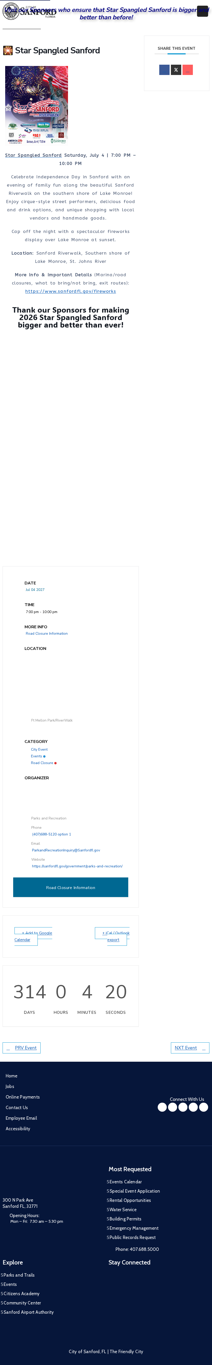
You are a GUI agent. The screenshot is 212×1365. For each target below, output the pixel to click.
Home (11, 1075)
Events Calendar (126, 1181)
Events (36, 756)
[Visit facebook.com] (121, 444)
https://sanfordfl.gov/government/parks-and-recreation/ (77, 866)
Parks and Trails (19, 1275)
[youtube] (182, 1107)
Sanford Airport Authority (29, 1312)
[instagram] (172, 1107)
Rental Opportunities (130, 1200)
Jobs (10, 1086)
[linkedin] (203, 1107)
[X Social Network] (176, 70)
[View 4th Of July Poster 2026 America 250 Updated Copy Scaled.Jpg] (104, 106)
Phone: (137, 1249)
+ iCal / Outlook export (116, 936)
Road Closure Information (47, 633)
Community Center (22, 1302)
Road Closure (42, 762)
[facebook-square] (162, 1107)
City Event (39, 749)
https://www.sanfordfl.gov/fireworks (70, 291)
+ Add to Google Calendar (33, 936)
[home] (193, 1107)
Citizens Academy (22, 1293)
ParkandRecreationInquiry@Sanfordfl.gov (66, 850)
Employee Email (21, 1118)
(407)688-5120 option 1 (51, 834)
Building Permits (125, 1218)
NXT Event (186, 1048)
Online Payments (23, 1097)
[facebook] (164, 70)
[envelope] (188, 70)
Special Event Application (135, 1191)
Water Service (123, 1209)
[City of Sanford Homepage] (41, 1179)
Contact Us (17, 1107)
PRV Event (26, 1048)
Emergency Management (134, 1228)
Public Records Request (133, 1237)
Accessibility (18, 1128)
